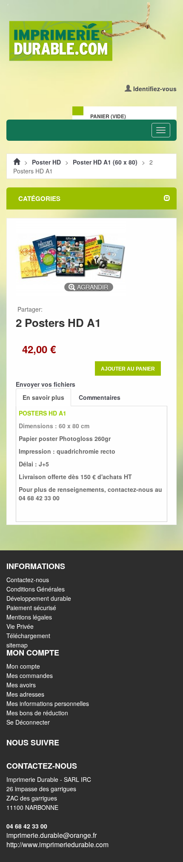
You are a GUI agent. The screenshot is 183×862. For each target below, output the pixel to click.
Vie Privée (20, 626)
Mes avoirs (21, 685)
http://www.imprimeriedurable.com (57, 844)
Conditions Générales (35, 589)
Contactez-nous (27, 579)
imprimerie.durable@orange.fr (51, 835)
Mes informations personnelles (47, 703)
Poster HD (46, 162)
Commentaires (99, 397)
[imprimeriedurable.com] (91, 32)
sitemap (17, 645)
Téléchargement (28, 635)
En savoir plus (43, 397)
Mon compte (23, 666)
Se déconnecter (28, 722)
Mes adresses (25, 694)
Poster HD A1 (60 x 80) (105, 162)
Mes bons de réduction (37, 713)
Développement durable (38, 598)
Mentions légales (29, 617)
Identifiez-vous (155, 88)
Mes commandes (29, 675)
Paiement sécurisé (31, 607)
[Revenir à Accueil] (16, 162)
